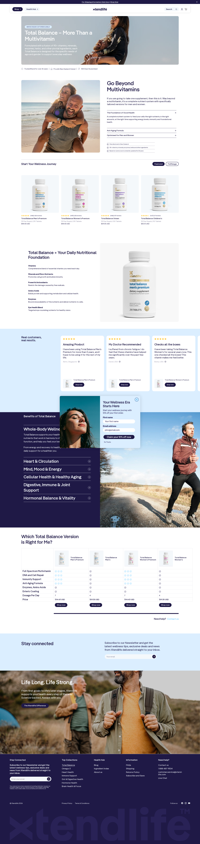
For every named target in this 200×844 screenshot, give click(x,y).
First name (108, 417)
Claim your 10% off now (119, 436)
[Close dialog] (137, 399)
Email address (109, 426)
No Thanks (107, 442)
